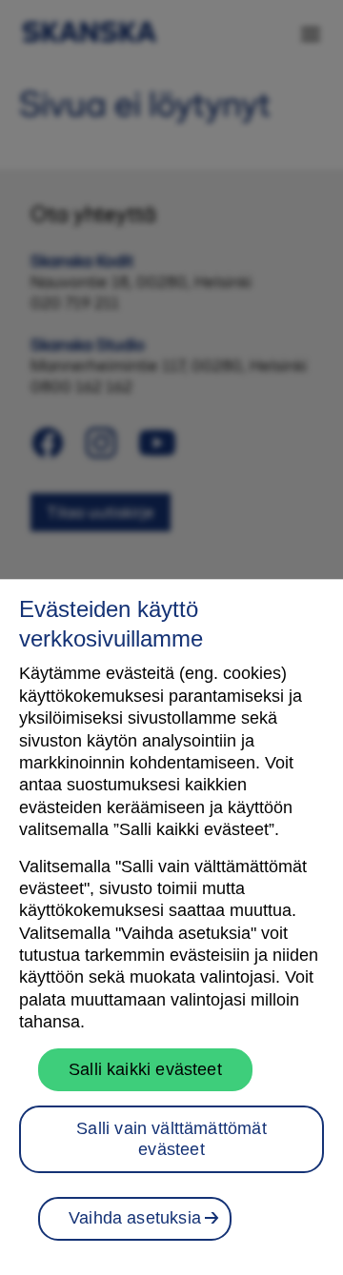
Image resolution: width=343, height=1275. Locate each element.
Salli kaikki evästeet (145, 1069)
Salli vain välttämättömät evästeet (171, 1139)
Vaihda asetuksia (135, 1217)
